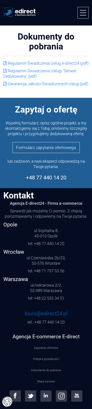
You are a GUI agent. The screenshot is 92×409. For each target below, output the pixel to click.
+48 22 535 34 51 (49, 298)
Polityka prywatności (46, 359)
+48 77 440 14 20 (46, 178)
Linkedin (46, 396)
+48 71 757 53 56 (49, 270)
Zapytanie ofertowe (46, 347)
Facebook (15, 396)
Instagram (61, 396)
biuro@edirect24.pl (46, 314)
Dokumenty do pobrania (46, 370)
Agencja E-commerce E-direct (46, 337)
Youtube (76, 396)
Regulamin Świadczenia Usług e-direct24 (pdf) (48, 63)
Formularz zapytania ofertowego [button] (46, 147)
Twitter (30, 396)
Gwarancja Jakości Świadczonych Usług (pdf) (48, 83)
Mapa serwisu (46, 381)
